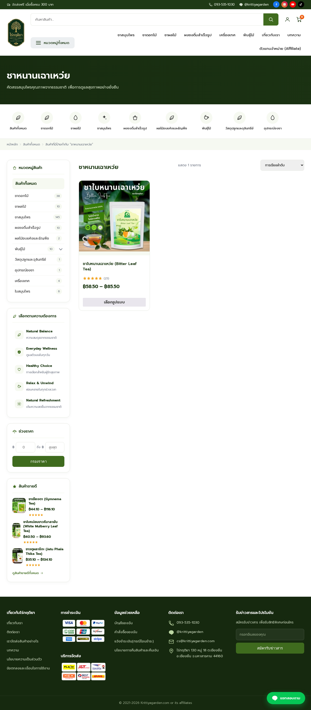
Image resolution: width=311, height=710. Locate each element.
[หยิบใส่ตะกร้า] (142, 249)
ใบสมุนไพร (37, 291)
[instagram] (284, 4)
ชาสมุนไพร (126, 35)
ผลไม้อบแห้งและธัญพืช (37, 238)
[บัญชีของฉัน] (287, 19)
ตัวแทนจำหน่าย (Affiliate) (280, 48)
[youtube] (293, 4)
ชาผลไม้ (170, 35)
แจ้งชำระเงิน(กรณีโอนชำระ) (134, 641)
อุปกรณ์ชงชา (37, 270)
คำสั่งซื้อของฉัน (125, 632)
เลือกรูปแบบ (114, 302)
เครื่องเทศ (227, 35)
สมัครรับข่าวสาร (270, 648)
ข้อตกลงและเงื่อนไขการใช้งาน (28, 668)
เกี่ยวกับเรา (271, 35)
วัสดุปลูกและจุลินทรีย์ (37, 259)
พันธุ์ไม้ (248, 35)
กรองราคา (38, 461)
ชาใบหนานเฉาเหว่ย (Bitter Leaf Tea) (110, 266)
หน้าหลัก (12, 144)
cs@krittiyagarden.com (196, 641)
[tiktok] (301, 4)
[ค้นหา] (270, 19)
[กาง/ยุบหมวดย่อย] (60, 249)
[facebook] (276, 4)
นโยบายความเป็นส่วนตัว (24, 659)
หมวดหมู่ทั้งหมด (56, 42)
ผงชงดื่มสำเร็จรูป (198, 35)
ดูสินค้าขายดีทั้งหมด (25, 573)
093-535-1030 (224, 4)
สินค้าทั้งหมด (31, 144)
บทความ (294, 35)
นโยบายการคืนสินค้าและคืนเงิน (136, 650)
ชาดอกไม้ (149, 35)
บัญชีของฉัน (123, 623)
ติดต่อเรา (13, 632)
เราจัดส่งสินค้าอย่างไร (22, 641)
